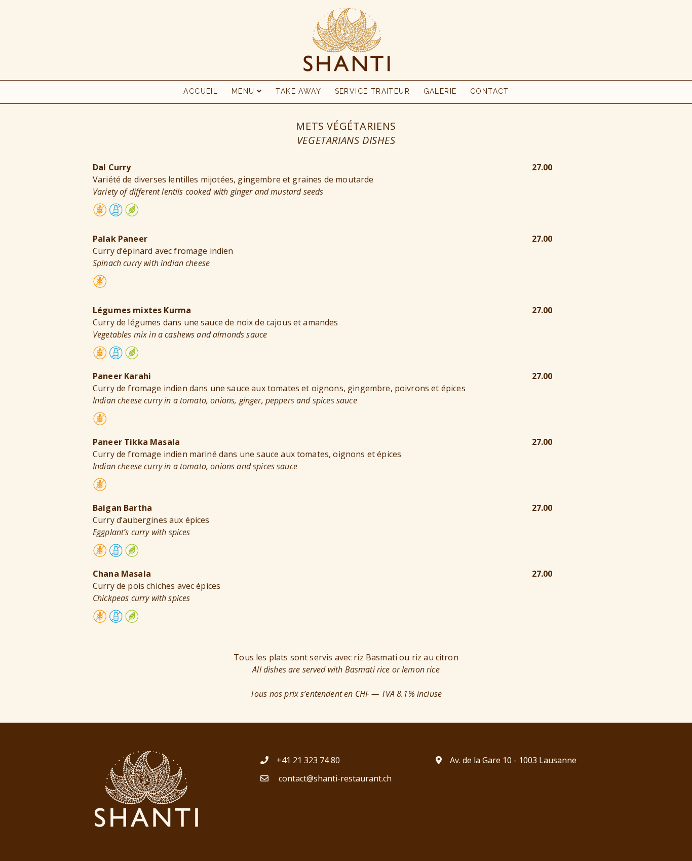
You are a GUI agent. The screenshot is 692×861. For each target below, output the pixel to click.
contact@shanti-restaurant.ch (334, 778)
